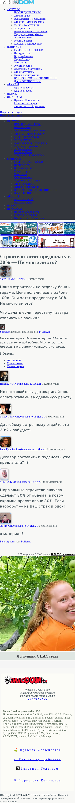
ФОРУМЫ (13, 9)
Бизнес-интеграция (25, 103)
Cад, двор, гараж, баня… (28, 34)
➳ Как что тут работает (37, 759)
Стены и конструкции (27, 75)
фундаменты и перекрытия (30, 18)
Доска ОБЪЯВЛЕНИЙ (27, 81)
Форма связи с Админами (29, 106)
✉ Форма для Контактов (37, 780)
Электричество (23, 65)
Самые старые (15, 366)
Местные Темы (23, 40)
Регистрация (14, 112)
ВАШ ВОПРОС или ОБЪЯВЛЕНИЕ (35, 78)
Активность (14, 360)
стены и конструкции (27, 24)
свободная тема (23, 37)
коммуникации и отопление (30, 31)
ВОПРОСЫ (14, 46)
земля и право (22, 15)
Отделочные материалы (28, 68)
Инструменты (22, 53)
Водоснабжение (23, 56)
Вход (3, 112)
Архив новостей (23, 87)
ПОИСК (12, 93)
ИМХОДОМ (14, 96)
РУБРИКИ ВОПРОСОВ (28, 49)
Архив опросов (23, 90)
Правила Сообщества (26, 100)
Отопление (20, 62)
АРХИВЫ (13, 84)
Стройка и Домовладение (29, 21)
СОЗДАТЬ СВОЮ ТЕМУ (29, 43)
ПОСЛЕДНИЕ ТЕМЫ (27, 12)
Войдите (26, 541)
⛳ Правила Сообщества (37, 750)
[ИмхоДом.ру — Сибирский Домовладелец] (17, 3)
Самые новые (15, 363)
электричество (22, 28)
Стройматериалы (24, 71)
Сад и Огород (22, 59)
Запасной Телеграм (39, 768)
